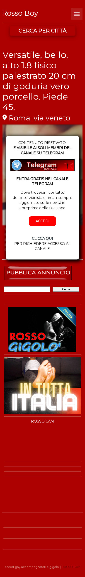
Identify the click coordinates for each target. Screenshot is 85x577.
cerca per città (42, 30)
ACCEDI (42, 221)
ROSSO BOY (71, 567)
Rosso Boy (20, 13)
